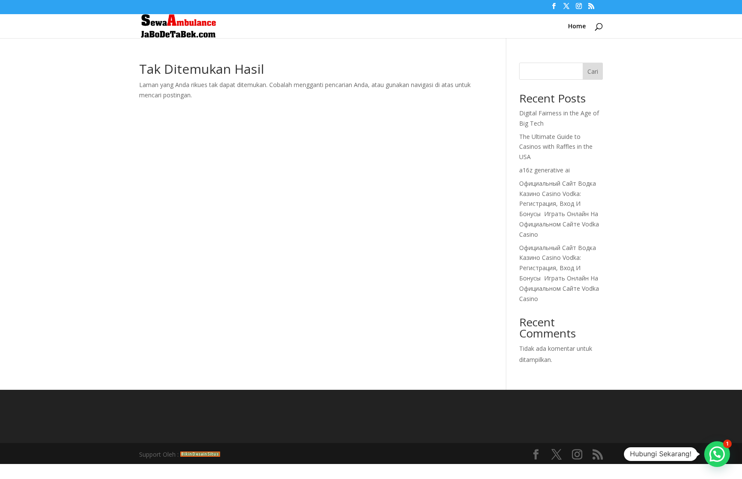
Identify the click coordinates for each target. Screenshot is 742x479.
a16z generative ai (544, 170)
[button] (717, 454)
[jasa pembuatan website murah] (200, 454)
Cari (592, 71)
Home (577, 26)
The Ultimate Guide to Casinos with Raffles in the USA (556, 147)
